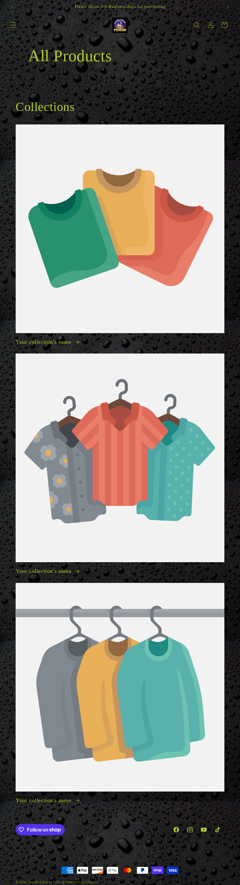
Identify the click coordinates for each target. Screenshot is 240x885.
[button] (13, 25)
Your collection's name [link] (44, 342)
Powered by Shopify (82, 882)
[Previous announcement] (12, 7)
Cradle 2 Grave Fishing (46, 882)
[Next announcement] (228, 7)
